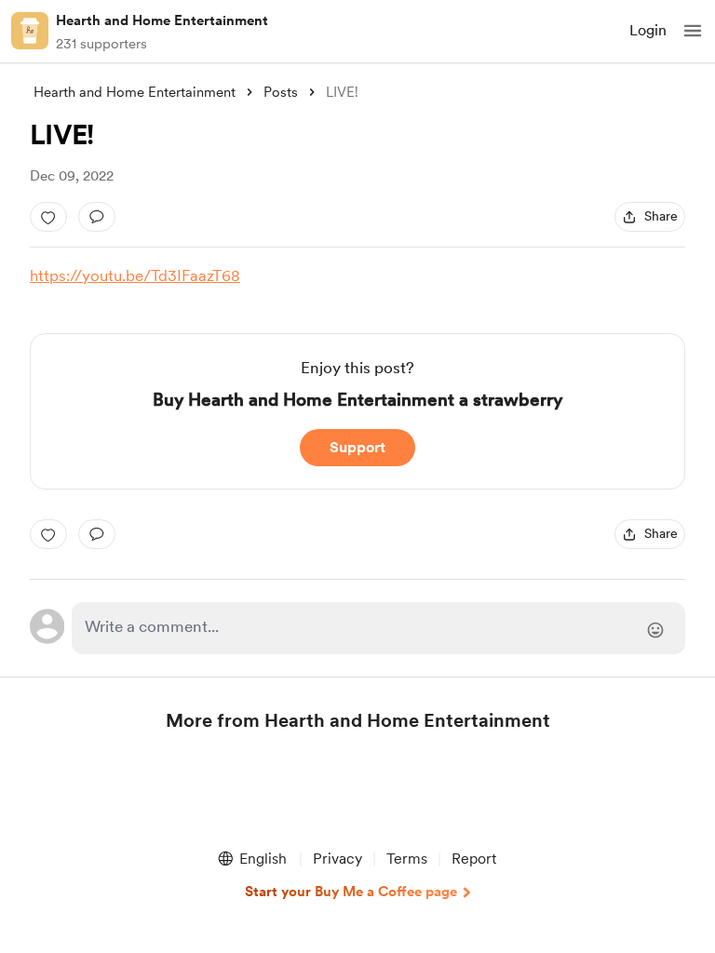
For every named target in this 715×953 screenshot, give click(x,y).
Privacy (337, 858)
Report (474, 858)
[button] (692, 31)
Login (648, 30)
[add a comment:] (96, 217)
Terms (406, 858)
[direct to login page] (378, 628)
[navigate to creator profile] (29, 30)
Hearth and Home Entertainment (162, 20)
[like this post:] (48, 217)
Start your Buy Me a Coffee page (351, 891)
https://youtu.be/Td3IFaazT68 (135, 275)
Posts (280, 92)
